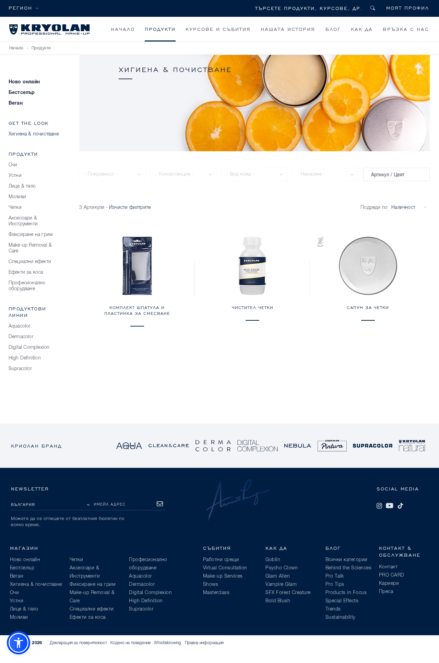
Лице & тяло (22, 186)
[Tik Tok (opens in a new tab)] (400, 505)
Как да (362, 29)
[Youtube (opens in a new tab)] (389, 505)
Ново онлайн (24, 82)
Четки (15, 207)
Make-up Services (223, 576)
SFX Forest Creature (288, 592)
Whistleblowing (167, 643)
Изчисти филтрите (130, 207)
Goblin (272, 559)
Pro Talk (334, 576)
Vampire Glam (281, 584)
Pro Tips (334, 584)
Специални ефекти (30, 261)
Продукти (160, 29)
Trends (333, 609)
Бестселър (22, 92)
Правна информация (204, 643)
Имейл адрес (110, 504)
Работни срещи (221, 559)
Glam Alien (277, 576)
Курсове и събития (218, 29)
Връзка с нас (406, 29)
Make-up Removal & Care (30, 248)
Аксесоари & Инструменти (23, 221)
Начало (123, 29)
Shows (210, 584)
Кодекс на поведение (130, 643)
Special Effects (342, 601)
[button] (18, 643)
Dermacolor (21, 336)
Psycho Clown (281, 568)
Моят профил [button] (407, 7)
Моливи (17, 196)
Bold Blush (277, 601)
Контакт (388, 567)
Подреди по (374, 207)
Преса (386, 591)
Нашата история (288, 29)
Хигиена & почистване (34, 134)
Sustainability (340, 617)
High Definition (25, 358)
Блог (333, 29)
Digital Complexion (29, 347)
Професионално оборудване (27, 286)
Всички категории (346, 559)
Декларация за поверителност (78, 643)
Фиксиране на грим (30, 234)
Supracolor (20, 368)
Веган (16, 103)
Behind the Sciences (348, 568)
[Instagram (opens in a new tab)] (379, 505)
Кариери (389, 583)
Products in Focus (346, 592)
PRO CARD (391, 575)
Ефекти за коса (26, 272)
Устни (15, 175)
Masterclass (216, 592)
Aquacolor (20, 326)
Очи (13, 165)
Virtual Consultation (225, 568)
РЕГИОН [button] (20, 7)
